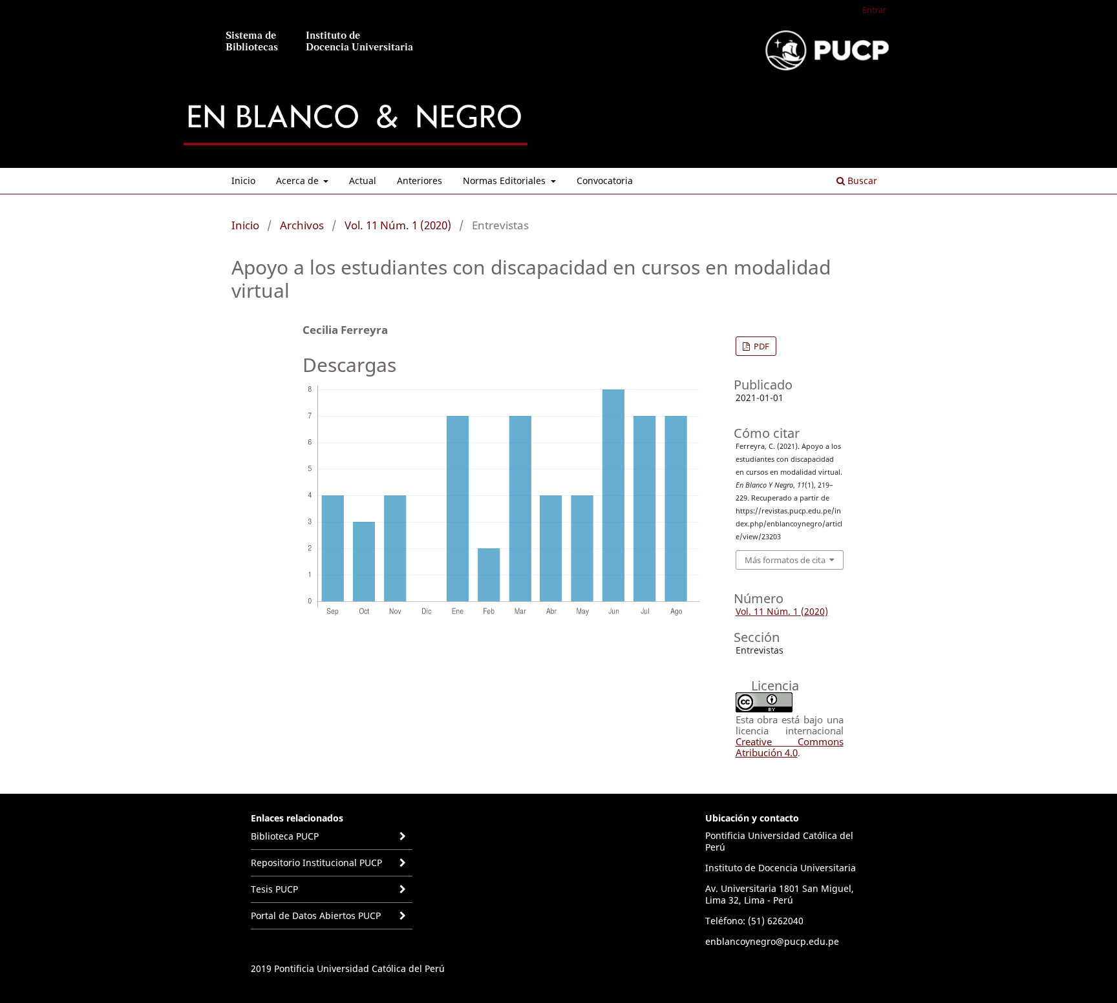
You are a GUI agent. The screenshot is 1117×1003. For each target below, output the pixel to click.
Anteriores (419, 180)
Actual (362, 180)
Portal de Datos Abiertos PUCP (316, 915)
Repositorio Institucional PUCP (316, 862)
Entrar (874, 10)
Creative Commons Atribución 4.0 (790, 747)
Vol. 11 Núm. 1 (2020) (398, 225)
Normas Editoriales (505, 180)
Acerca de (298, 180)
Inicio (243, 180)
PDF (760, 346)
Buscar (861, 180)
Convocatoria (605, 180)
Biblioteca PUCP (285, 836)
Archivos (302, 225)
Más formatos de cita (785, 560)
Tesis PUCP (274, 889)
